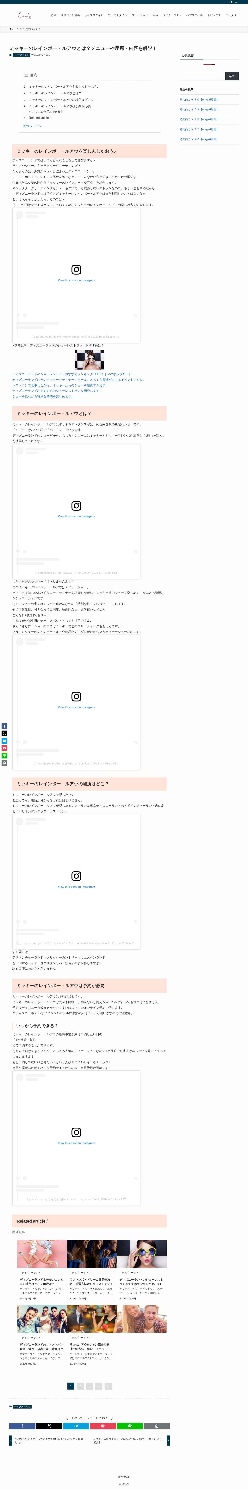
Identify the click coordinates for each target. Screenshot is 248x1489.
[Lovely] (25, 15)
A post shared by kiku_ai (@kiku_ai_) (57, 763)
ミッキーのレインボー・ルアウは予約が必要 (60, 106)
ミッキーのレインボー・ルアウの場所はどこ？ (61, 99)
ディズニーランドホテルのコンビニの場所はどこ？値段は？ (41, 1282)
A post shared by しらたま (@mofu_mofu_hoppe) (57, 1199)
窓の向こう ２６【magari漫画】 (199, 139)
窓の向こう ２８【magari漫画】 (199, 119)
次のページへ (32, 126)
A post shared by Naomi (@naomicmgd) (56, 336)
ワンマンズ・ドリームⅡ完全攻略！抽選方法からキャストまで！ (91, 1282)
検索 (232, 76)
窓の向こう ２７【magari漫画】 (199, 129)
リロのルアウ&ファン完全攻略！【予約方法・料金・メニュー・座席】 (91, 1347)
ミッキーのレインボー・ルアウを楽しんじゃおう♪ (64, 86)
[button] (22, 1426)
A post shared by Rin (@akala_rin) (56, 572)
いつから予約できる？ (49, 111)
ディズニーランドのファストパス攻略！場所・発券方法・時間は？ (41, 1347)
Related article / (39, 117)
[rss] (231, 2)
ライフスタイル (21, 55)
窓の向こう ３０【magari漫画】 (199, 99)
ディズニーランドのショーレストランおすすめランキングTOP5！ (141, 1282)
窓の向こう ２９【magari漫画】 (199, 109)
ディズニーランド (31, 1272)
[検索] (236, 2)
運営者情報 (124, 1476)
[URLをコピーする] (157, 1426)
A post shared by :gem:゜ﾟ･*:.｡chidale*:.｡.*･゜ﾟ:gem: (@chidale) (57, 943)
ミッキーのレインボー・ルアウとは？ (55, 93)
